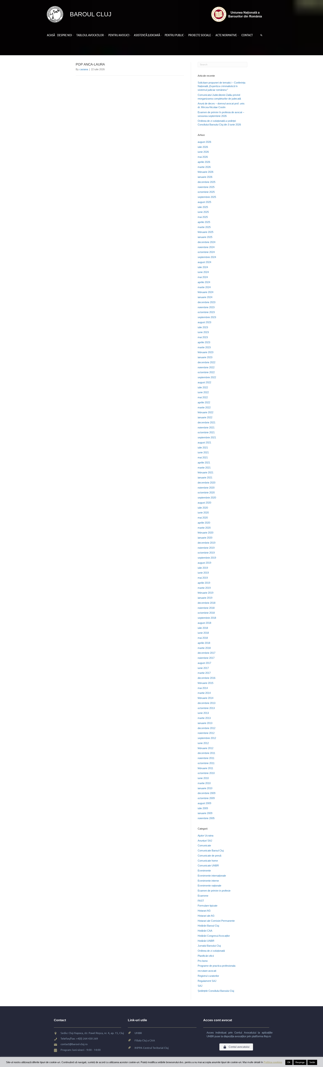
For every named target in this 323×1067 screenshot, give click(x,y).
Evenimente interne (208, 880)
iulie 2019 (203, 567)
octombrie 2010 (206, 773)
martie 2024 (204, 287)
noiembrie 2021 (206, 427)
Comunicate (204, 845)
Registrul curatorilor (208, 975)
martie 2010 (204, 783)
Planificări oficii (206, 955)
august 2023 (204, 322)
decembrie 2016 (206, 677)
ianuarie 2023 (205, 357)
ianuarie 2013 (205, 723)
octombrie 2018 (206, 612)
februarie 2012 (205, 748)
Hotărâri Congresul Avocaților (214, 935)
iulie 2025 (203, 207)
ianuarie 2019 (205, 597)
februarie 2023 (205, 352)
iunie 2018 (203, 632)
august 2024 (204, 262)
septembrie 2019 (207, 557)
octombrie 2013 (206, 708)
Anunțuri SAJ (205, 840)
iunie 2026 (203, 151)
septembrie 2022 (207, 377)
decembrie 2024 (206, 242)
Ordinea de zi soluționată (211, 950)
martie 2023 (204, 347)
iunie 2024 (203, 272)
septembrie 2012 (207, 738)
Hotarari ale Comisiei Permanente (216, 920)
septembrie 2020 (207, 497)
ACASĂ (51, 35)
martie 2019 (204, 587)
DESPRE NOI (64, 35)
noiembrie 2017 (206, 657)
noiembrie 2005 (206, 818)
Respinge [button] (299, 1062)
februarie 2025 (205, 232)
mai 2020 (203, 517)
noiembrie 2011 (206, 758)
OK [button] (289, 1062)
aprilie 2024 (204, 282)
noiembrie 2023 (206, 307)
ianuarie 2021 (205, 477)
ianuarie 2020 (205, 537)
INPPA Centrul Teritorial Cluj (152, 1047)
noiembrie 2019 (206, 547)
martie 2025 (204, 227)
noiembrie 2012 (206, 733)
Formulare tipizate (207, 905)
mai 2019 (203, 577)
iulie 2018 (203, 627)
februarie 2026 (205, 171)
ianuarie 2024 (205, 297)
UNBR (138, 1032)
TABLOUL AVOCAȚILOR (90, 35)
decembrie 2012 (206, 728)
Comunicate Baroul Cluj (211, 850)
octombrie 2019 (206, 552)
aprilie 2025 (204, 222)
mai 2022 (203, 397)
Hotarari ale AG (206, 915)
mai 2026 (203, 156)
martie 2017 (204, 672)
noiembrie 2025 (206, 187)
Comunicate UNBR (208, 865)
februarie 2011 (205, 768)
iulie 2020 (203, 507)
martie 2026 (204, 167)
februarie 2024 (205, 292)
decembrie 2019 (206, 542)
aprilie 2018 (204, 642)
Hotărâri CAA (205, 930)
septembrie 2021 (207, 437)
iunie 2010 (203, 778)
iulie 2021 (203, 447)
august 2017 (204, 662)
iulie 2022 (203, 387)
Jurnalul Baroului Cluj (209, 945)
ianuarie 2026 (205, 176)
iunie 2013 (203, 713)
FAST (201, 900)
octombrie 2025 (206, 191)
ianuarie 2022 (205, 417)
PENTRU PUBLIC (174, 35)
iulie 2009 (203, 808)
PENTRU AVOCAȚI (118, 35)
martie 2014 (204, 692)
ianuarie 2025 (205, 237)
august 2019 (204, 562)
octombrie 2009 (206, 798)
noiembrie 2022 (206, 367)
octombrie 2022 (206, 372)
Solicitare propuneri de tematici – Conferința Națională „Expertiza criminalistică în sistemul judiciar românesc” (221, 86)
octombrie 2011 (206, 763)
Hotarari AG (204, 910)
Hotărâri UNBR (206, 940)
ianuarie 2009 (205, 813)
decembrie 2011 (206, 753)
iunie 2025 (203, 212)
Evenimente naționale (209, 885)
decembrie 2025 (206, 182)
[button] (73, 35)
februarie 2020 (205, 532)
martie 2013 (204, 718)
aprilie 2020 (204, 522)
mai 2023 (203, 337)
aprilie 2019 (204, 582)
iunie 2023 (203, 332)
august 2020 (204, 502)
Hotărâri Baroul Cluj (208, 925)
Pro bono (203, 960)
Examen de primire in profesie (214, 890)
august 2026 (204, 141)
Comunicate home (208, 860)
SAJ (200, 985)
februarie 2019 (205, 592)
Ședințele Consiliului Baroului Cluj (216, 990)
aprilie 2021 (204, 462)
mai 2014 (203, 688)
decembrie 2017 (206, 652)
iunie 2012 (203, 743)
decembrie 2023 (206, 302)
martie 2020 (204, 527)
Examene (203, 895)
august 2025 (204, 202)
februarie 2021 (205, 472)
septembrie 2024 (207, 257)
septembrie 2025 (207, 197)
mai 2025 (203, 217)
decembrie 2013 (206, 703)
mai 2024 (203, 277)
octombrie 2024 (206, 252)
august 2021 (204, 442)
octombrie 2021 (206, 432)
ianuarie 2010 (205, 788)
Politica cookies (273, 1062)
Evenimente (204, 870)
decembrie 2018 (206, 602)
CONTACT (247, 35)
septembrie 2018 (207, 617)
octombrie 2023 (206, 312)
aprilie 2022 (204, 402)
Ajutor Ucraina (205, 835)
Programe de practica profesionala (216, 965)
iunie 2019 (203, 572)
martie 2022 (204, 407)
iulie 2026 (203, 147)
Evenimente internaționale (212, 875)
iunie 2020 (203, 512)
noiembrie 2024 (206, 247)
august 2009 (204, 803)
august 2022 (204, 382)
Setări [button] (312, 1062)
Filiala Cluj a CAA (145, 1040)
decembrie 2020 (206, 482)
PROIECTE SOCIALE (199, 35)
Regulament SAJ (207, 980)
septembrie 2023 (207, 317)
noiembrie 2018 (206, 607)
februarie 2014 (205, 698)
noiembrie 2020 (206, 487)
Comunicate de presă (209, 855)
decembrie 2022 (206, 362)
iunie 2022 (203, 392)
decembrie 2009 (206, 793)
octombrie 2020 (206, 492)
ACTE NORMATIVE (226, 35)
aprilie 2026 (204, 161)
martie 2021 (204, 467)
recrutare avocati (207, 970)
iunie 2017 (203, 668)
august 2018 (204, 622)
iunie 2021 (203, 452)
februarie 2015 (205, 683)
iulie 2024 (203, 267)
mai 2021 (203, 457)
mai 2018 (203, 637)
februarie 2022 (205, 412)
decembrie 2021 (206, 422)
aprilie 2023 (204, 342)
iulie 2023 (203, 327)
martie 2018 (204, 647)
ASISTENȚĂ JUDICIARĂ (147, 35)
